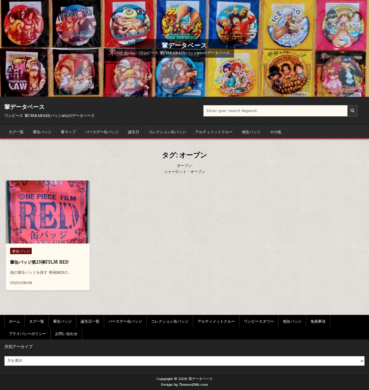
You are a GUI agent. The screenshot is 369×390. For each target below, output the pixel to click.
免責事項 (317, 321)
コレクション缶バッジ (167, 131)
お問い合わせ (66, 333)
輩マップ (68, 131)
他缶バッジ (251, 131)
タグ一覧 (16, 131)
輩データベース (184, 45)
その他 (275, 131)
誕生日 (133, 131)
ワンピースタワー (259, 321)
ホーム (14, 321)
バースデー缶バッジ (102, 131)
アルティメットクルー (214, 131)
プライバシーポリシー (27, 333)
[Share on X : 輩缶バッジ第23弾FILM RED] (43, 240)
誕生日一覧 (90, 321)
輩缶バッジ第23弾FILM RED (39, 262)
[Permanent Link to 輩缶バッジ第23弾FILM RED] (48, 211)
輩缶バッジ (42, 131)
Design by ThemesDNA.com (184, 384)
